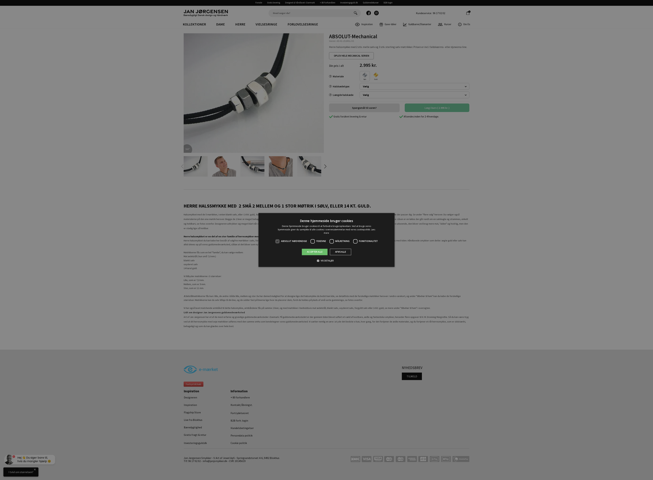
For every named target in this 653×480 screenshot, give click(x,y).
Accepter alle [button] (314, 251)
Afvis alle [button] (340, 251)
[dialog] (326, 240)
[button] (326, 261)
